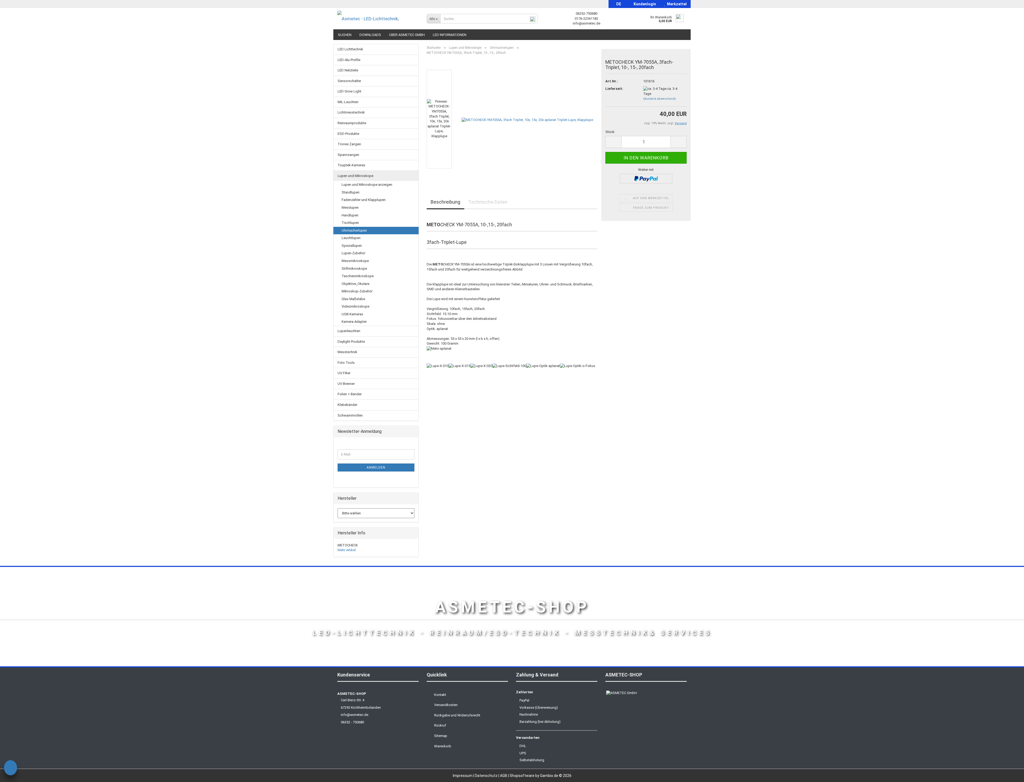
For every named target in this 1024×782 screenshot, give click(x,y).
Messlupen (350, 207)
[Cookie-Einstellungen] (10, 769)
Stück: (610, 132)
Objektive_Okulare (355, 284)
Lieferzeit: (614, 89)
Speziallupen (352, 246)
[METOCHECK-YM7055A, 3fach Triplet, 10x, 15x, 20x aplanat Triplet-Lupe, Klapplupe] (527, 119)
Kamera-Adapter (354, 322)
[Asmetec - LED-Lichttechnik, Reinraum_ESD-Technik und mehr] (378, 18)
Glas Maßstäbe (353, 299)
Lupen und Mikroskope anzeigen (367, 185)
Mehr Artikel (347, 550)
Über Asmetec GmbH (407, 35)
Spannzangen (348, 155)
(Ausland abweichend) (659, 98)
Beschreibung (445, 202)
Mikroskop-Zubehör (357, 291)
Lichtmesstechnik (351, 112)
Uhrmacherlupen (354, 230)
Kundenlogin (644, 4)
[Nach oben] (1009, 774)
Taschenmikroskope (358, 276)
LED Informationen (449, 35)
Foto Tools (346, 363)
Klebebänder (347, 405)
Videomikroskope (355, 306)
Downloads (370, 35)
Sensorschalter (349, 81)
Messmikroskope (355, 261)
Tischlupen (350, 223)
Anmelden (376, 467)
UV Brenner (346, 384)
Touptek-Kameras (351, 165)
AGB (504, 775)
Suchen (344, 35)
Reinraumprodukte (352, 123)
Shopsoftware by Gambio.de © (540, 775)
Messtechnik (347, 352)
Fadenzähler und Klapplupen (364, 200)
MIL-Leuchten (348, 102)
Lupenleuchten (349, 331)
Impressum (463, 775)
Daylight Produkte (351, 342)
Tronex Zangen (349, 144)
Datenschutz (486, 775)
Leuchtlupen (351, 238)
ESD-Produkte (348, 134)
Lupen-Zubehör (353, 253)
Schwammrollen (350, 415)
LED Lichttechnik (350, 49)
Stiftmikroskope (354, 269)
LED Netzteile (348, 70)
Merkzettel (676, 4)
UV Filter (344, 373)
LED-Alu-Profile (349, 60)
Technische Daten (487, 202)
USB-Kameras (352, 314)
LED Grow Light (349, 91)
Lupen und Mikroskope (355, 176)
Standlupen (350, 192)
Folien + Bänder (350, 394)
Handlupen (350, 215)
